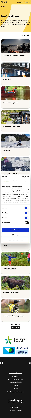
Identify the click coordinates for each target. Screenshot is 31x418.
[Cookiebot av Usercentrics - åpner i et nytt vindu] (22, 177)
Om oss (15, 389)
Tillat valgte (15, 234)
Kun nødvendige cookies (15, 240)
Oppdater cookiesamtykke (15, 392)
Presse (15, 385)
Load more (15, 327)
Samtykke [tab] (5, 181)
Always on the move (15, 373)
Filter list (25, 35)
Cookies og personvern (15, 379)
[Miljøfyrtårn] (15, 351)
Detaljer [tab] (15, 181)
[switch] (27, 213)
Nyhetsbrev (15, 376)
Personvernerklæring (15, 382)
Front (3, 6)
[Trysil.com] (4, 2)
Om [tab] (25, 181)
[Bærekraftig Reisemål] (15, 340)
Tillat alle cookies (15, 229)
